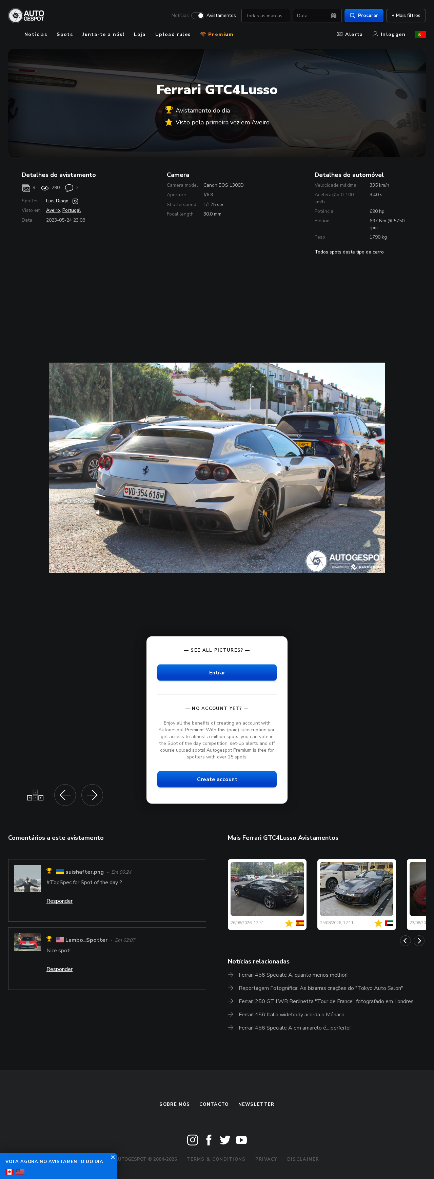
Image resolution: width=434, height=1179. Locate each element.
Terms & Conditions (215, 1159)
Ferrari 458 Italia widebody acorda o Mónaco (291, 1014)
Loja (140, 34)
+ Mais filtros (406, 15)
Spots (65, 34)
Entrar (217, 672)
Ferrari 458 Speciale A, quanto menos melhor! (293, 975)
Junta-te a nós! (103, 34)
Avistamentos (221, 15)
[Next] (419, 941)
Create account (217, 779)
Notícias (180, 15)
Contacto (214, 1104)
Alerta (354, 34)
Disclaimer (303, 1159)
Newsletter (256, 1104)
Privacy (266, 1159)
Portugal (71, 210)
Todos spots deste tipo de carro (349, 252)
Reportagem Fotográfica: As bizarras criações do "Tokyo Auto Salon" (321, 988)
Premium (220, 34)
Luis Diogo (57, 201)
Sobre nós (174, 1104)
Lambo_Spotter (86, 940)
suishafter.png (84, 872)
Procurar (368, 15)
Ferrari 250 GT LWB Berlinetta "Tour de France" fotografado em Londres (326, 1001)
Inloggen (393, 34)
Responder (59, 901)
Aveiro (53, 210)
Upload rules (173, 34)
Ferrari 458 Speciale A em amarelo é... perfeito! (295, 1028)
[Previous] (405, 941)
